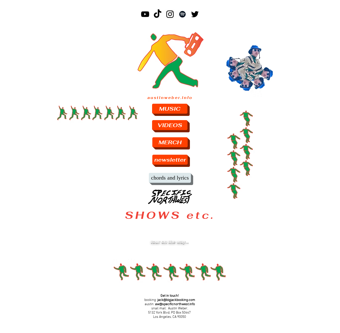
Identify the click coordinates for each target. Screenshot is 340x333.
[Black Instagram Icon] (170, 14)
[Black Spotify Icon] (182, 14)
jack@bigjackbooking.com (176, 300)
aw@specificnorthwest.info (175, 304)
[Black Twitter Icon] (195, 14)
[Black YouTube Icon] (145, 14)
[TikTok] (158, 14)
